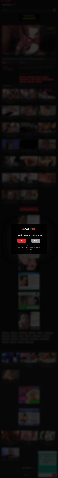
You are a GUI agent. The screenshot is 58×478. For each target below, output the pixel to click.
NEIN (35, 240)
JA (21, 240)
